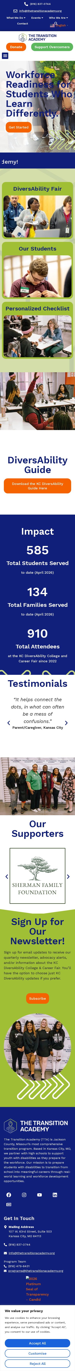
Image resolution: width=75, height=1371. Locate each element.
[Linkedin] (55, 1195)
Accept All (37, 1343)
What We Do (15, 17)
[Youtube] (39, 1195)
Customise (37, 1353)
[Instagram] (24, 1195)
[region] (37, 1338)
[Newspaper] (8, 1204)
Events (36, 17)
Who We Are (57, 17)
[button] (56, 23)
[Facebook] (8, 1195)
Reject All (38, 1364)
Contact (22, 23)
